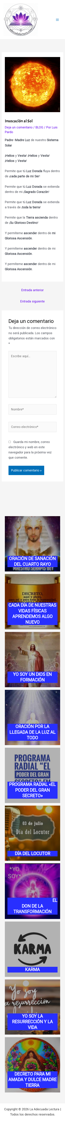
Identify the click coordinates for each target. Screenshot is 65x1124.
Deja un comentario (18, 127)
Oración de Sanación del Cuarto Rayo (32, 561)
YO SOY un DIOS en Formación (32, 677)
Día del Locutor (32, 853)
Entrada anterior (32, 290)
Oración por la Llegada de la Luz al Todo (33, 732)
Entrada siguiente (32, 301)
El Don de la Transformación (32, 906)
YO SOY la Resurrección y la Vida (32, 1022)
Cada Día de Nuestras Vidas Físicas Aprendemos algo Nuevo (32, 614)
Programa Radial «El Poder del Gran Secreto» (32, 790)
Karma (32, 969)
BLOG (39, 127)
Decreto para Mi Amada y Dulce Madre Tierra (32, 1079)
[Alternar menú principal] (57, 20)
